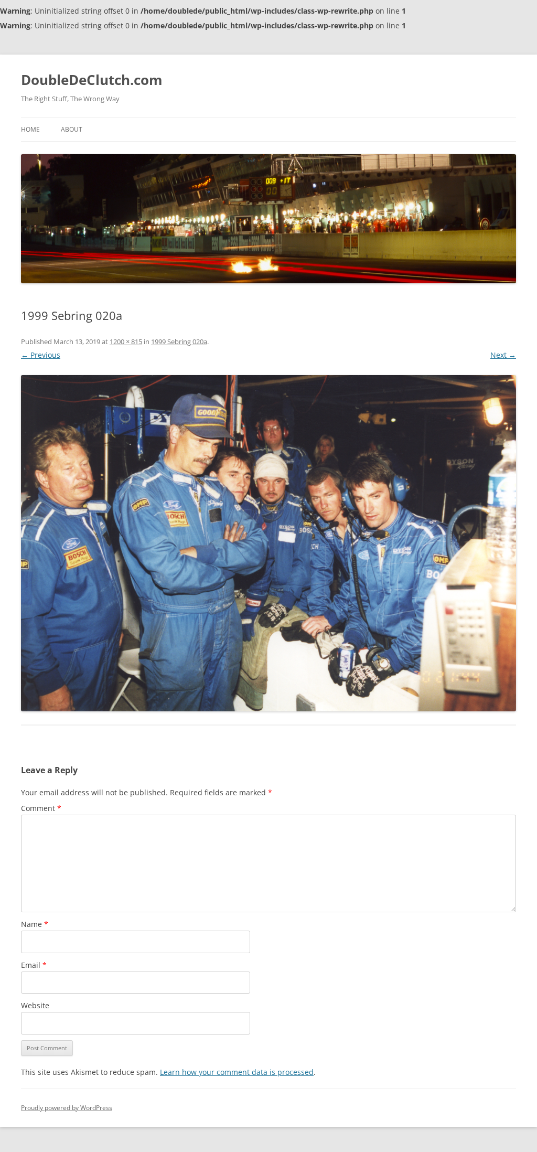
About (71, 129)
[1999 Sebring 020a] (268, 543)
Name (34, 924)
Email (34, 965)
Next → (503, 355)
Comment (41, 808)
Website (35, 1005)
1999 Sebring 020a (179, 341)
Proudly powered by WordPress (66, 1107)
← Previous (40, 355)
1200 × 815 (126, 341)
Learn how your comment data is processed (237, 1072)
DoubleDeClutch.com (92, 79)
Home (30, 129)
